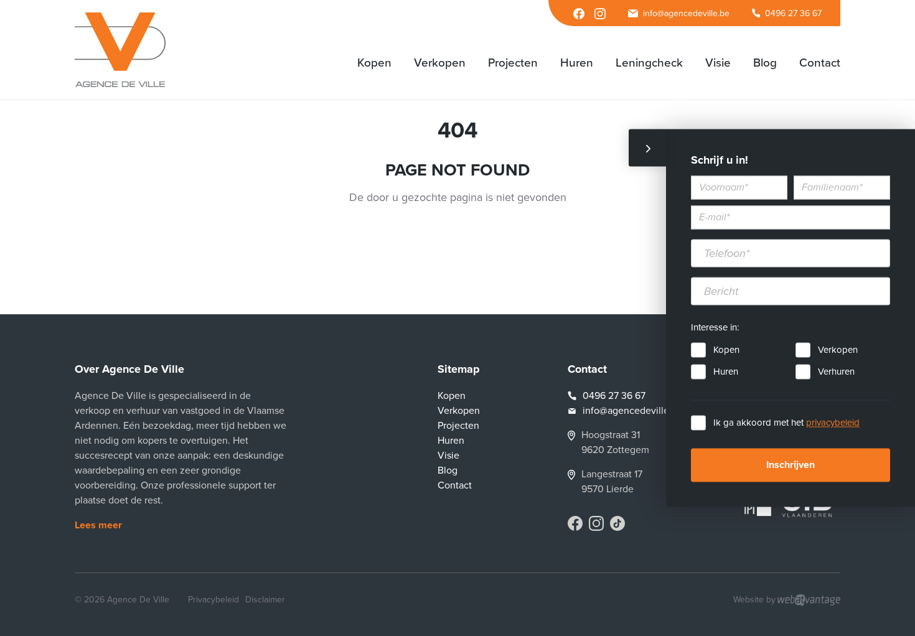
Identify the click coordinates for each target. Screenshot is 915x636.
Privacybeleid (213, 599)
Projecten (458, 425)
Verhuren (836, 372)
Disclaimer (265, 599)
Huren (725, 372)
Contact (455, 485)
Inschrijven (790, 465)
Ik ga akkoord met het (786, 423)
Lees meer (98, 525)
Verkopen (838, 350)
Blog (448, 470)
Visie (448, 455)
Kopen (726, 350)
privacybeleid (833, 423)
